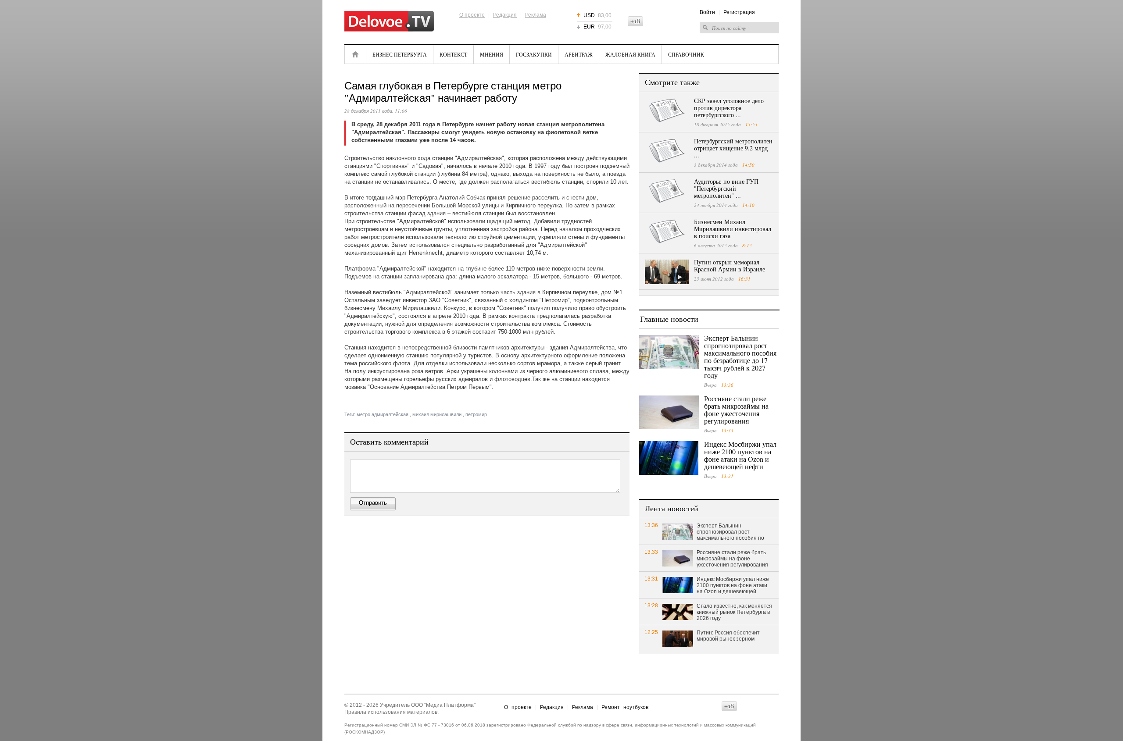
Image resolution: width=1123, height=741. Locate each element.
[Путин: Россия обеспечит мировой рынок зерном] (677, 638)
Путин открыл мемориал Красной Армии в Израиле (729, 265)
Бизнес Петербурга (399, 54)
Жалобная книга (630, 54)
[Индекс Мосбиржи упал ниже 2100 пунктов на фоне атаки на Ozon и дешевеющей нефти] (669, 458)
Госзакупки (534, 54)
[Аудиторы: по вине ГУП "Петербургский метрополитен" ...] (667, 191)
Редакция (505, 15)
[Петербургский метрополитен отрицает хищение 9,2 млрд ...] (667, 151)
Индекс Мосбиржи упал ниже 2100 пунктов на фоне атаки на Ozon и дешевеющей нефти (740, 455)
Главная (355, 54)
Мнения (491, 54)
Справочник (686, 54)
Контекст (453, 54)
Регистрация (739, 12)
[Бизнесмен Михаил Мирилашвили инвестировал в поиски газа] (667, 231)
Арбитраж (579, 54)
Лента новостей (671, 508)
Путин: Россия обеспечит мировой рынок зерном (728, 636)
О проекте (472, 15)
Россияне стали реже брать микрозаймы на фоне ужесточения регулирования (736, 409)
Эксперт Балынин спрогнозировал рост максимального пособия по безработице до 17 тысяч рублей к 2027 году (740, 356)
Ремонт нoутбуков (624, 707)
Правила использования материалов (390, 712)
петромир (476, 414)
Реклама (535, 15)
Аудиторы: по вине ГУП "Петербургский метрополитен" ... (726, 188)
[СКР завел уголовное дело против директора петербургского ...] (667, 110)
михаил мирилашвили (436, 414)
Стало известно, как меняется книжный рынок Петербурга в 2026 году (734, 612)
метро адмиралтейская (382, 414)
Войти (707, 12)
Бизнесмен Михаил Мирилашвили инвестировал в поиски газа (732, 228)
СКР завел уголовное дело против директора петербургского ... (729, 107)
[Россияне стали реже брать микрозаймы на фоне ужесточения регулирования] (669, 412)
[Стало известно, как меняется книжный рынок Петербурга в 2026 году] (677, 611)
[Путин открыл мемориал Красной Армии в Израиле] (667, 272)
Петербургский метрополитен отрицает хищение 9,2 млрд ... (733, 148)
